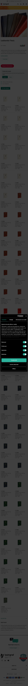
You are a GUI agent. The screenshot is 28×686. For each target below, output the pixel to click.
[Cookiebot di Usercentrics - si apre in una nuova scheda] (17, 316)
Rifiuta (14, 368)
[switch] (25, 346)
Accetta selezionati (14, 364)
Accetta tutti (14, 360)
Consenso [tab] (4, 319)
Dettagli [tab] (11, 319)
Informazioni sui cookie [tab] (21, 319)
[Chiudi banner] (26, 316)
